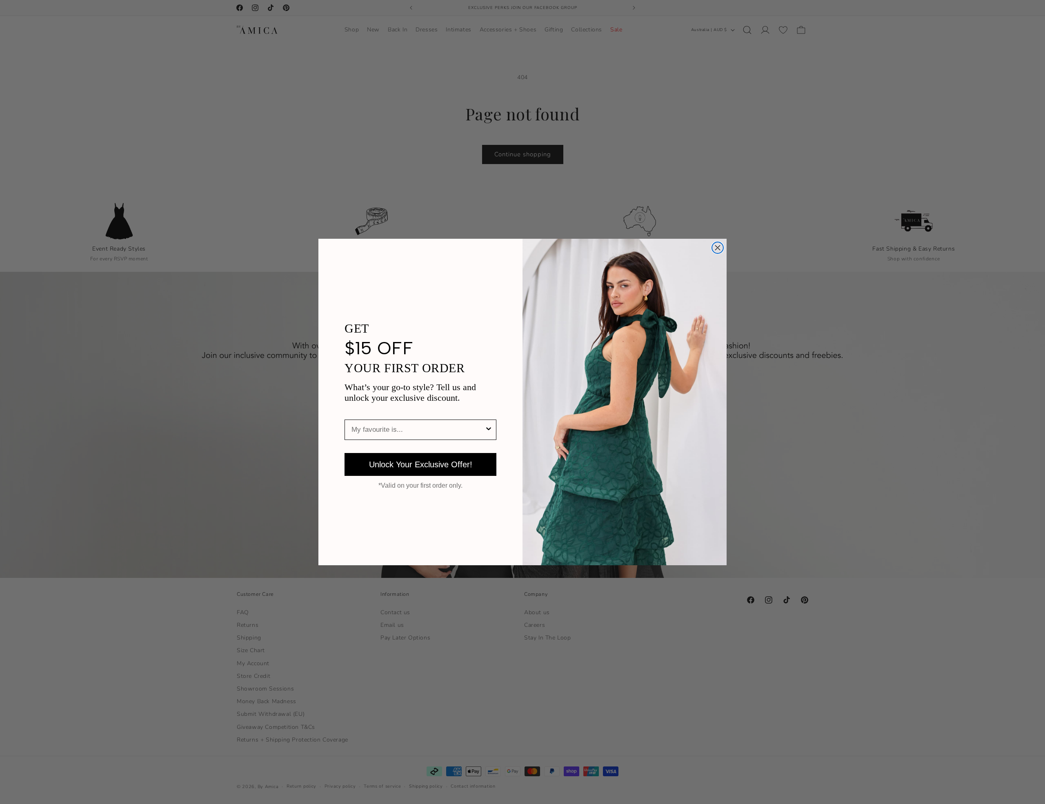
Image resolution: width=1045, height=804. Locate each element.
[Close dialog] (717, 247)
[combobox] (418, 430)
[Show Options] (489, 430)
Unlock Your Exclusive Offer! (420, 464)
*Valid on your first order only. (420, 485)
